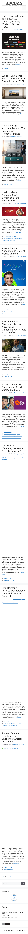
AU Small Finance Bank (10, 434)
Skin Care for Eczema (13, 725)
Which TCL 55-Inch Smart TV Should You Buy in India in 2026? (13, 78)
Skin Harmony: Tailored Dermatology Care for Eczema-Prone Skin (13, 592)
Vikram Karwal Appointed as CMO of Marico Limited (13, 251)
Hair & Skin (6, 721)
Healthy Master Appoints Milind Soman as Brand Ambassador (10, 196)
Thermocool (14, 377)
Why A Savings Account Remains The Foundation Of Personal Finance (13, 129)
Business (6, 68)
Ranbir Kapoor (13, 436)
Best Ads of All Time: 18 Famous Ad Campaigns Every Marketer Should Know (13, 21)
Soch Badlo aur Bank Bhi (14, 438)
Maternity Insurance (9, 580)
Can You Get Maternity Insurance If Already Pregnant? (13, 448)
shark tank (12, 240)
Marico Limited (14, 312)
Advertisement (7, 236)
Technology (7, 118)
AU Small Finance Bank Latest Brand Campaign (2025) (12, 387)
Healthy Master (18, 238)
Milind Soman (5, 240)
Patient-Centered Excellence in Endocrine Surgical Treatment (12, 737)
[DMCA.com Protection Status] (6, 924)
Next (10, 876)
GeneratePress (16, 932)
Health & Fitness (8, 867)
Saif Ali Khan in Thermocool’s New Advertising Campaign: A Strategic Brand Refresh (14, 327)
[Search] (23, 883)
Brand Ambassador (9, 238)
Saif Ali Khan (7, 377)
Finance (11, 184)
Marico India (7, 312)
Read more (18, 64)
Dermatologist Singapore (10, 723)
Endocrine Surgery (8, 869)
